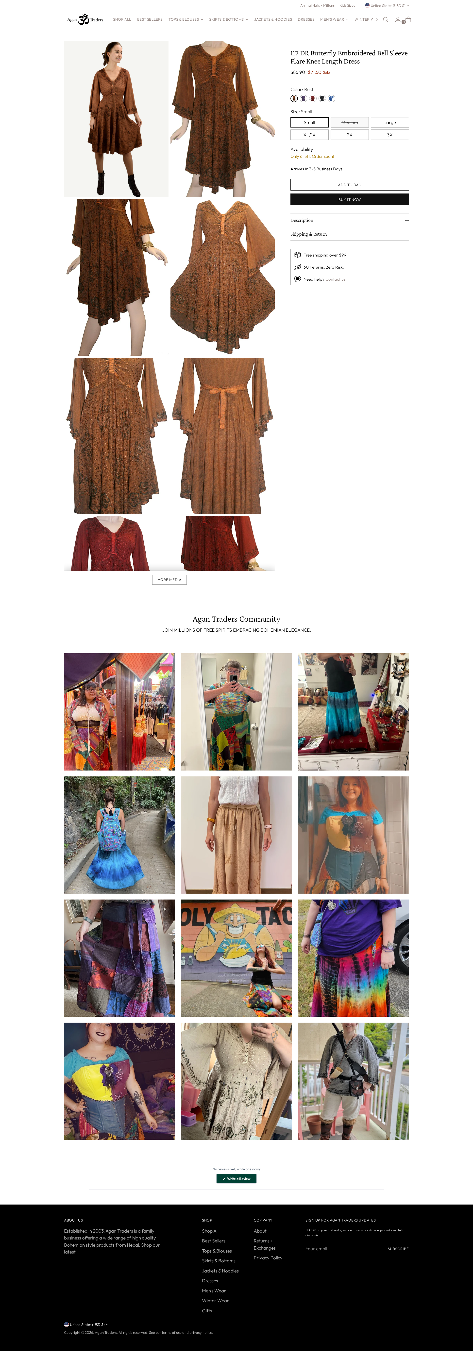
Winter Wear (215, 1300)
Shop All (210, 1231)
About (260, 1231)
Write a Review (241, 1180)
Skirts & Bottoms (219, 1261)
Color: (301, 89)
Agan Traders (106, 1332)
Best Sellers (213, 1241)
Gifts (207, 1311)
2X (350, 135)
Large (390, 122)
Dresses (210, 1281)
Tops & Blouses (217, 1251)
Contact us (335, 279)
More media (169, 579)
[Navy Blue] (331, 98)
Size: (301, 111)
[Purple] (303, 98)
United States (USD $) (388, 5)
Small (309, 122)
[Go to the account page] (396, 19)
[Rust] (294, 98)
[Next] (376, 19)
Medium (349, 122)
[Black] (322, 98)
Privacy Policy (268, 1258)
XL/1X (309, 135)
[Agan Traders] (85, 19)
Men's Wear (214, 1291)
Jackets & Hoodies (220, 1271)
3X (390, 135)
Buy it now (349, 199)
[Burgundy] (313, 98)
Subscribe (398, 1248)
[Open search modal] (385, 19)
